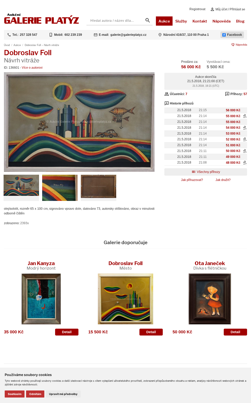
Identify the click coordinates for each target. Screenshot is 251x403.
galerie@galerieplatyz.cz (128, 34)
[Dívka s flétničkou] (210, 298)
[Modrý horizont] (41, 298)
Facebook (234, 34)
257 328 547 (28, 34)
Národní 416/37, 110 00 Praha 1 (186, 34)
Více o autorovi (32, 67)
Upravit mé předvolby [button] (63, 394)
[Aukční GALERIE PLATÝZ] (41, 22)
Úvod (7, 45)
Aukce (164, 21)
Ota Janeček (209, 265)
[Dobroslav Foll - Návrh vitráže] (79, 170)
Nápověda (221, 21)
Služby (181, 21)
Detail (67, 332)
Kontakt (199, 21)
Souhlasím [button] (14, 394)
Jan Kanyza (41, 265)
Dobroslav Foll (125, 265)
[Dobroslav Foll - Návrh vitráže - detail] (21, 194)
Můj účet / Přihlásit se (227, 9)
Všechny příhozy (205, 172)
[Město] (125, 298)
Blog (240, 21)
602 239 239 (73, 34)
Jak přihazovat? (192, 180)
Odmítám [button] (35, 394)
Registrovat (197, 9)
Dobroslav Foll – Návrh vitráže (42, 45)
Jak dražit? (223, 180)
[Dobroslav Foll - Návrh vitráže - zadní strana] (98, 197)
